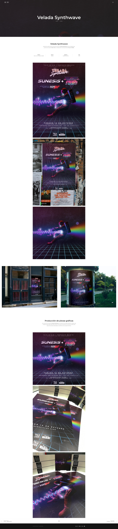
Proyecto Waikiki (71, 47)
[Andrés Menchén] (6, 2)
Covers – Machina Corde (8, 521)
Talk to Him (53, 47)
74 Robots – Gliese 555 (110, 521)
